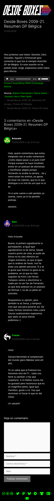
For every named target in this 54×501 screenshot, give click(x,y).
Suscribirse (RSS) (22, 83)
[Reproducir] (7, 79)
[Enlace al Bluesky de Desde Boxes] (29, 494)
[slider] (45, 78)
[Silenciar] (39, 79)
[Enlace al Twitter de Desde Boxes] (17, 494)
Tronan (16, 335)
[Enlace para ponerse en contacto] (27, 498)
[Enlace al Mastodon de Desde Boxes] (23, 494)
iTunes (7, 83)
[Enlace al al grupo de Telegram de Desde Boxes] (35, 494)
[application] (27, 79)
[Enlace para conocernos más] (48, 494)
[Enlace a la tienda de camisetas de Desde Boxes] (42, 494)
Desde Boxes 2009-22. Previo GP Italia (27, 108)
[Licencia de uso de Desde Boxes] (7, 494)
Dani (14, 222)
